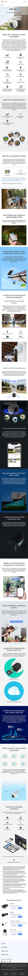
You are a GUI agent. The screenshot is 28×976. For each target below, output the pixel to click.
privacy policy (14, 970)
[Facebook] (2, 962)
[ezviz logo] (4, 1)
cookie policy (24, 969)
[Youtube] (10, 962)
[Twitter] (8, 962)
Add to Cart (14, 908)
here (21, 183)
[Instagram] (5, 962)
